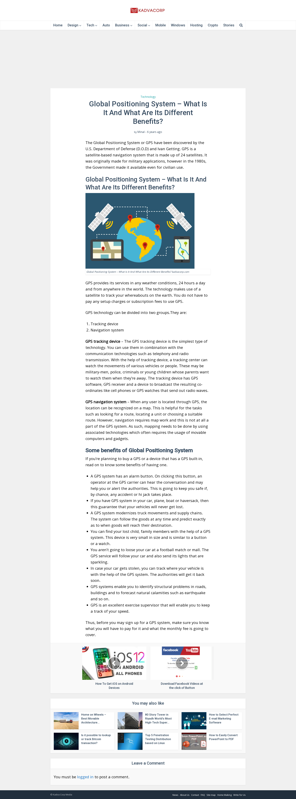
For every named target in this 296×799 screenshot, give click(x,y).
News (175, 794)
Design (73, 25)
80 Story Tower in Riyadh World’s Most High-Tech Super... (158, 718)
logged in (85, 776)
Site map (211, 794)
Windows (178, 25)
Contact (195, 794)
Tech (90, 25)
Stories (228, 25)
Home (58, 25)
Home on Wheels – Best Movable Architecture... (93, 718)
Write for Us (239, 794)
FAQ (203, 794)
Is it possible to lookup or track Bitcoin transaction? (96, 739)
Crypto (213, 25)
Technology (148, 97)
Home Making (224, 794)
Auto (106, 25)
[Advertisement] (148, 59)
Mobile (160, 25)
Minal (141, 132)
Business (122, 25)
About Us (184, 794)
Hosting (196, 25)
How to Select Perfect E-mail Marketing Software (223, 718)
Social (142, 25)
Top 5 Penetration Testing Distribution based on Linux (158, 739)
